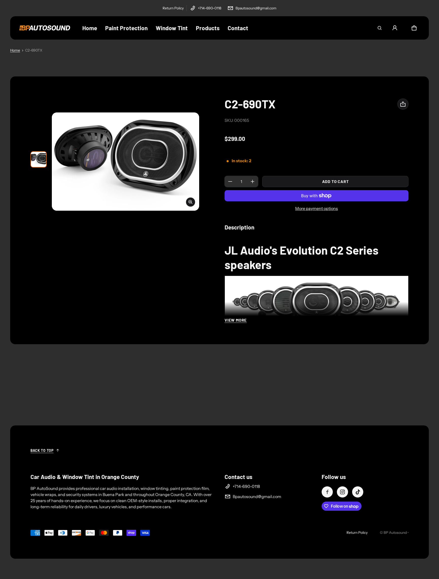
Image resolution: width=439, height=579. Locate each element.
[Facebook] (327, 492)
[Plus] (252, 181)
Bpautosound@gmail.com (256, 8)
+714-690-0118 (209, 8)
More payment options (316, 208)
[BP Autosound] (44, 27)
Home (15, 50)
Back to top (42, 450)
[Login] (394, 28)
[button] (379, 28)
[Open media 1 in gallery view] (38, 159)
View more (236, 320)
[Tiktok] (357, 492)
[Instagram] (342, 492)
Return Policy (173, 8)
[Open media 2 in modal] (125, 161)
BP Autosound (395, 532)
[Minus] (230, 181)
